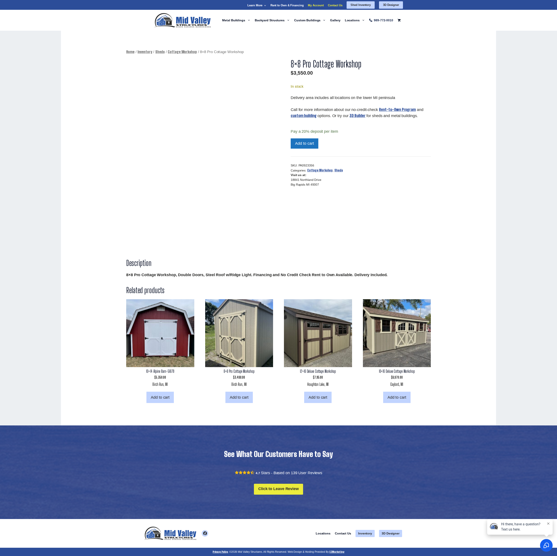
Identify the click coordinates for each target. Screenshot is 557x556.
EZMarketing (336, 551)
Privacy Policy (220, 551)
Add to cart (304, 143)
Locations (352, 20)
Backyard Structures (270, 20)
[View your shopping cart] (399, 20)
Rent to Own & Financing (287, 5)
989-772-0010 (383, 20)
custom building (304, 115)
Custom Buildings (307, 20)
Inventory (145, 52)
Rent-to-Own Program (397, 109)
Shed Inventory (361, 5)
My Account (316, 5)
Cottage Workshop (182, 52)
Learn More (254, 5)
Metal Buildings (233, 20)
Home (130, 52)
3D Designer (391, 5)
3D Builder (357, 115)
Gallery (335, 20)
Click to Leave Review (278, 489)
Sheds (160, 52)
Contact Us (335, 5)
